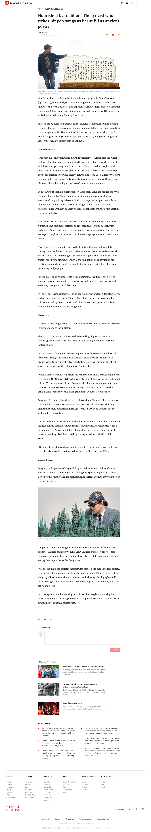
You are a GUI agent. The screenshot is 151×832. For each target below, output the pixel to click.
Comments (29, 790)
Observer (47, 784)
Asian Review (49, 790)
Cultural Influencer (69, 782)
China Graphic (11, 797)
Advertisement (85, 819)
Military (8, 790)
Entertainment (68, 790)
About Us (46, 819)
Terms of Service (102, 819)
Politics (9, 782)
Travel (65, 792)
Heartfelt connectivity (72, 703)
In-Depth (104, 782)
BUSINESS (29, 776)
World (103, 784)
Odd (8, 795)
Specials (85, 790)
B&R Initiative (30, 795)
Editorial (47, 782)
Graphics (85, 784)
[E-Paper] (122, 3)
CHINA (9, 776)
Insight (27, 784)
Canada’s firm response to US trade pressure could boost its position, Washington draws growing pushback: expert (102, 740)
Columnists (48, 797)
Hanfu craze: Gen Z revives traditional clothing (84, 666)
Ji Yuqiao (43, 32)
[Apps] (126, 3)
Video (84, 782)
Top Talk (47, 792)
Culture (65, 787)
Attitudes (66, 784)
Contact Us (69, 819)
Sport (103, 787)
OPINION (48, 776)
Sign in (133, 3)
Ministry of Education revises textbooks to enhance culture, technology (81, 685)
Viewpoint (47, 795)
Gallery (84, 787)
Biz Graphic (29, 797)
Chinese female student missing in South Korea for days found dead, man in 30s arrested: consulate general (58, 743)
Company (28, 792)
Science (9, 792)
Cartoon (47, 800)
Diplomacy (10, 787)
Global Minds (49, 787)
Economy (28, 787)
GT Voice (28, 782)
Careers (58, 819)
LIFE (65, 776)
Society (9, 784)
